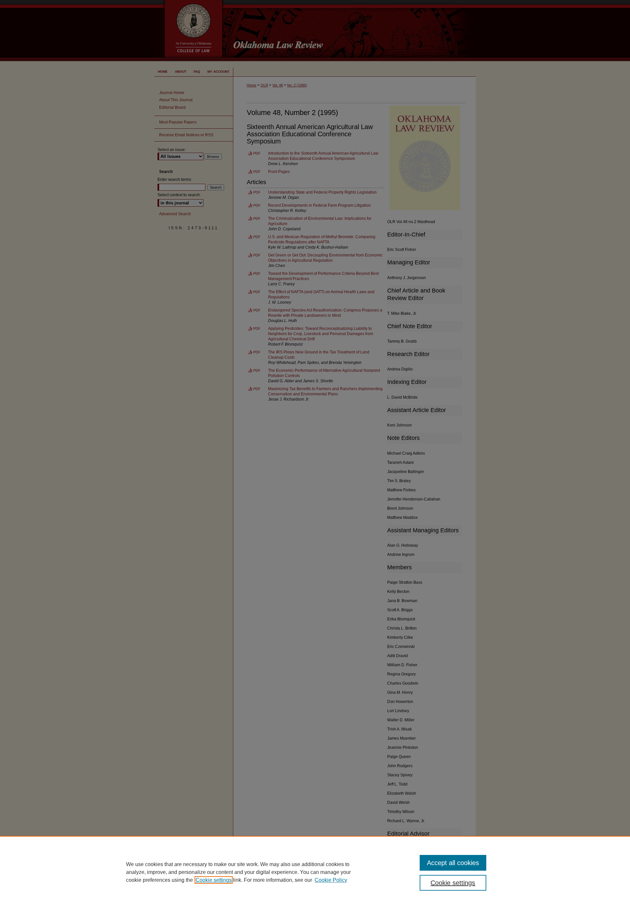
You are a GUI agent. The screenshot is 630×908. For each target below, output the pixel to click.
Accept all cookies (453, 862)
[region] (315, 872)
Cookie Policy (331, 880)
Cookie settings (214, 880)
